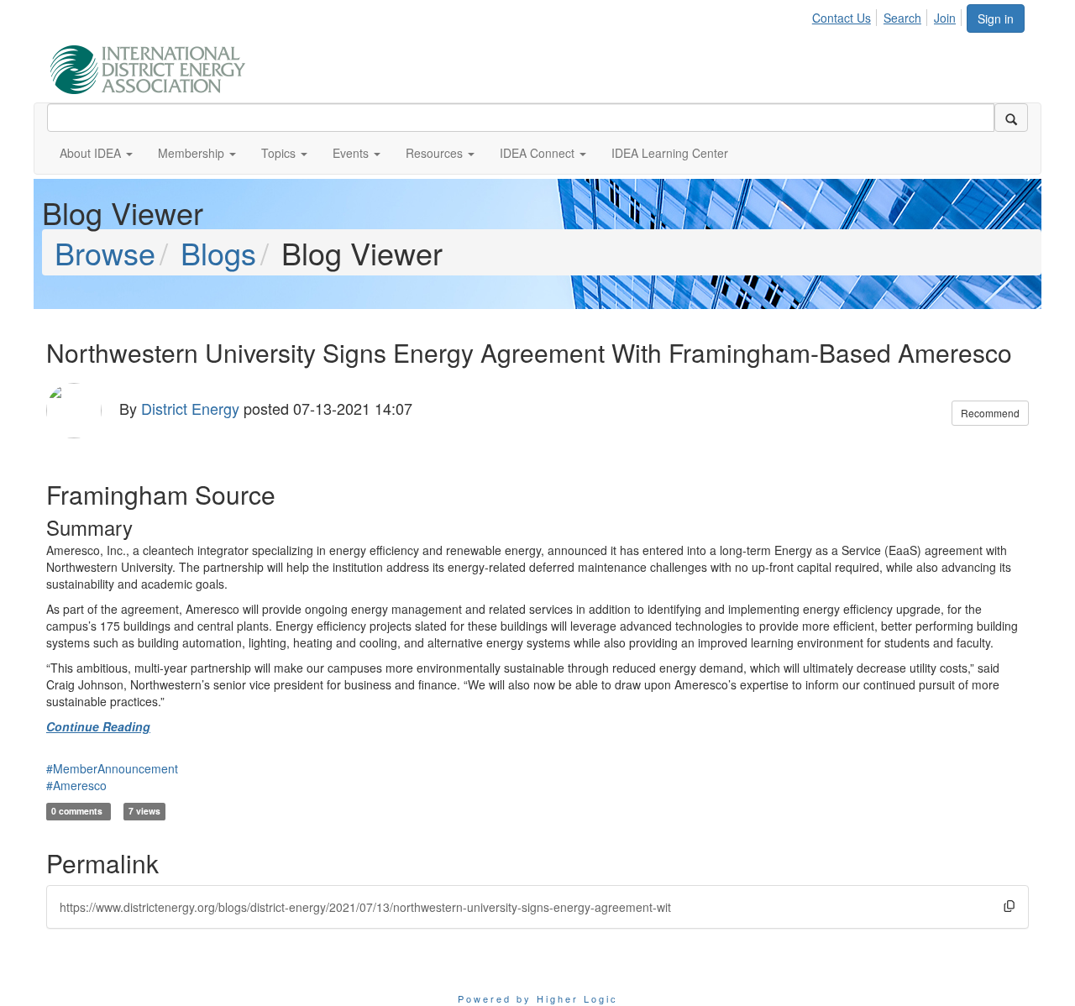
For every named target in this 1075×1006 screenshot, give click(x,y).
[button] (96, 153)
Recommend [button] (990, 413)
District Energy (190, 408)
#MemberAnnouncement (112, 768)
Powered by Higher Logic (538, 998)
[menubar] (888, 15)
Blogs (218, 252)
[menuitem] (846, 15)
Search (902, 17)
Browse (105, 252)
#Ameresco (76, 785)
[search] (1011, 117)
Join (945, 17)
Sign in (996, 18)
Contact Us (841, 17)
